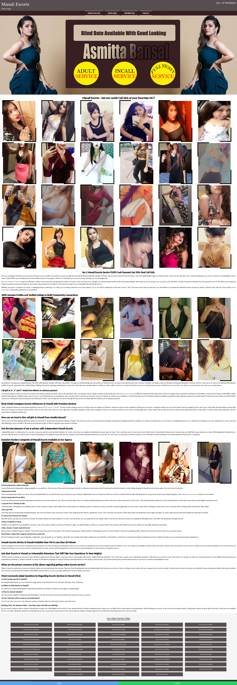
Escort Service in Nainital (31, 634)
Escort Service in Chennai (75, 629)
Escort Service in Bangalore (31, 669)
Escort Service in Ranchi (205, 669)
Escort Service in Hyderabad (74, 624)
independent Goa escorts (189, 494)
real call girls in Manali (12, 282)
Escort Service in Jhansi (205, 659)
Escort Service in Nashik (118, 629)
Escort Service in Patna (118, 674)
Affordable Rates (129, 13)
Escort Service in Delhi (119, 654)
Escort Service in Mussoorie (74, 634)
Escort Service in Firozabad (31, 659)
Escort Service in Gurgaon (162, 664)
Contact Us (146, 13)
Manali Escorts (15, 4)
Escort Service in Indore (118, 669)
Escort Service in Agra (206, 654)
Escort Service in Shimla (162, 639)
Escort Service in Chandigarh (162, 644)
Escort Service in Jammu (74, 644)
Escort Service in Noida (75, 664)
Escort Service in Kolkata (75, 669)
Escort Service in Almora (205, 634)
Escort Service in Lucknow (31, 664)
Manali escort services (127, 394)
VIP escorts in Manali (52, 407)
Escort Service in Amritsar (206, 649)
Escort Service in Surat (118, 649)
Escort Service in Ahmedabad (75, 649)
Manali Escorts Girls (94, 13)
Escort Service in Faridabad (162, 654)
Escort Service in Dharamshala (31, 644)
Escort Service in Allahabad (74, 659)
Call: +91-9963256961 (226, 3)
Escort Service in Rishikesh (118, 634)
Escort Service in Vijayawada (118, 644)
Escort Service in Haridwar (162, 634)
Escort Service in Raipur (75, 639)
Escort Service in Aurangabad (75, 674)
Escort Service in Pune (206, 644)
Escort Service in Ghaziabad (118, 664)
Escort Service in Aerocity (206, 664)
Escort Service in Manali (205, 639)
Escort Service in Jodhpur (162, 624)
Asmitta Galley (112, 13)
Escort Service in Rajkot (118, 639)
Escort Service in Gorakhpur (162, 659)
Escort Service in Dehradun (205, 629)
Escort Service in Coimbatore (31, 629)
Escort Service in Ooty (162, 674)
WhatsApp (177, 683)
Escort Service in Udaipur (206, 624)
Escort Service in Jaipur (118, 624)
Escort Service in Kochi (75, 654)
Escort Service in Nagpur (162, 669)
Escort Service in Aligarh (118, 659)
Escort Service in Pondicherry (162, 629)
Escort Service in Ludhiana (162, 649)
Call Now (59, 683)
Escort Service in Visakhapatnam (31, 649)
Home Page (6, 9)
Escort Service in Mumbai (31, 624)
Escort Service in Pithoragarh (31, 639)
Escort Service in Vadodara (31, 654)
